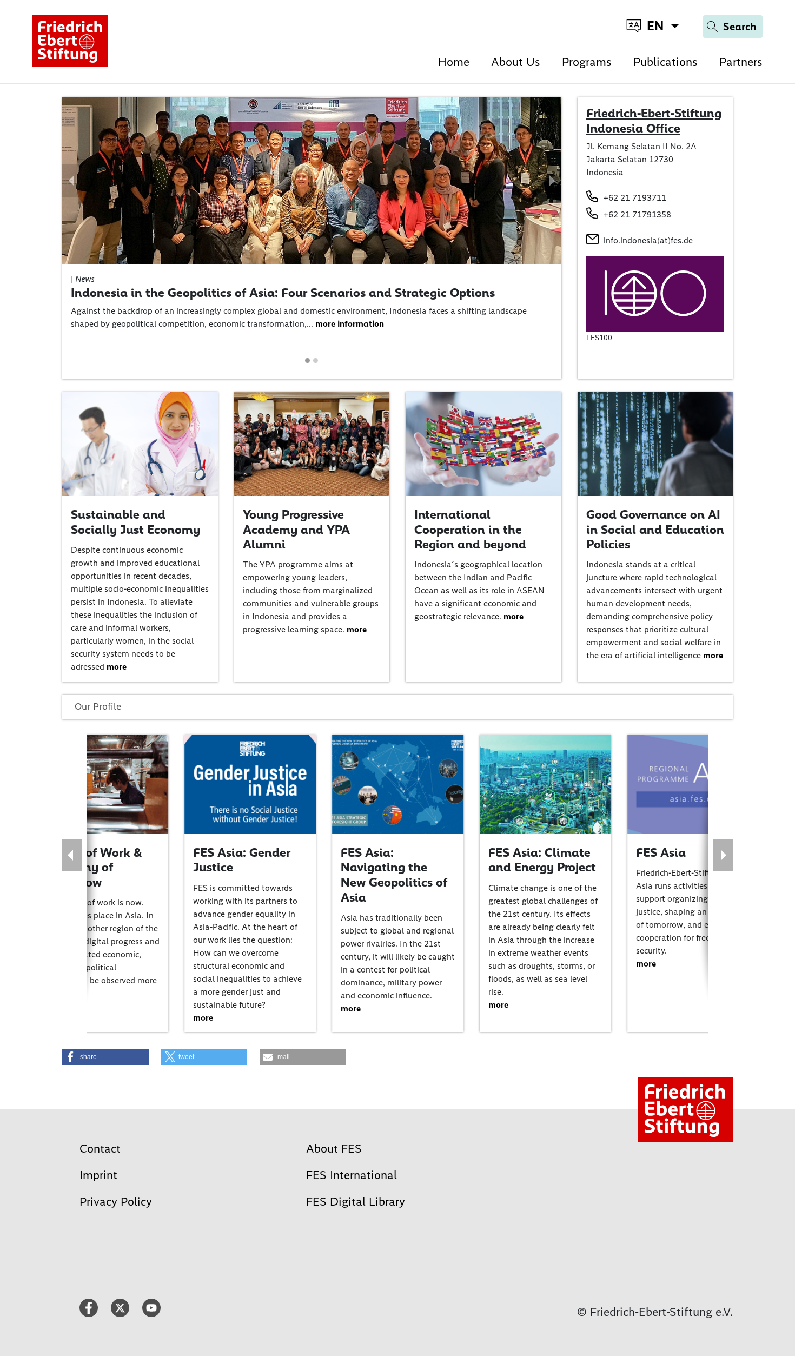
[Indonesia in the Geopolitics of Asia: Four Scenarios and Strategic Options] (311, 180)
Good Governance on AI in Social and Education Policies (655, 529)
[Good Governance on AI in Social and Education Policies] (655, 443)
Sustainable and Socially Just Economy (135, 522)
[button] (72, 180)
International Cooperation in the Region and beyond (470, 529)
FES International (351, 1175)
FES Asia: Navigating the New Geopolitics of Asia (394, 875)
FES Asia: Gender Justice (241, 860)
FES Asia (661, 852)
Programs (587, 62)
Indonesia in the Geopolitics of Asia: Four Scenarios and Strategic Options (283, 292)
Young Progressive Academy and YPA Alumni (296, 529)
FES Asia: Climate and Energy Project (542, 860)
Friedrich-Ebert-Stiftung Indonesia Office (653, 120)
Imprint (98, 1175)
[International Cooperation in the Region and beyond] (483, 443)
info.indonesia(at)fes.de (648, 240)
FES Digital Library (355, 1201)
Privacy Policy (116, 1201)
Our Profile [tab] (98, 706)
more (117, 667)
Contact (100, 1148)
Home (453, 62)
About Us (515, 62)
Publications (665, 62)
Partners (741, 62)
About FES (334, 1148)
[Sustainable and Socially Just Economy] (140, 443)
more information (349, 324)
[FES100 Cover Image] (655, 293)
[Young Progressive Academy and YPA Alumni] (312, 443)
